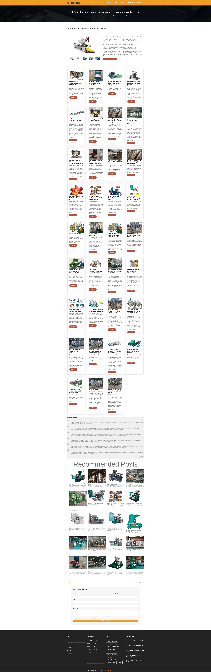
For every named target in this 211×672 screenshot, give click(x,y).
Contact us (140, 2)
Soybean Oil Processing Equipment (93, 661)
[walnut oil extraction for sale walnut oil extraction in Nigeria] (116, 562)
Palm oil (109, 662)
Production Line (110, 665)
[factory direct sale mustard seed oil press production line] (135, 542)
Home (104, 2)
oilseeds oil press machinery (113, 659)
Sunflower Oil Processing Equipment (94, 664)
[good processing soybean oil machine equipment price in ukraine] (97, 562)
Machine (114, 649)
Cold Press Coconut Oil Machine (94, 579)
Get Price (73, 97)
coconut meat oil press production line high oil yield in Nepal (135, 646)
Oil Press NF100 (131, 579)
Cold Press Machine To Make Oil (107, 579)
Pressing (119, 662)
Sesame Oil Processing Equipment (93, 658)
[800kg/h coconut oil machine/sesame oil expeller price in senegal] (97, 496)
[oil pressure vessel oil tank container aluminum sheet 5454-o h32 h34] (97, 542)
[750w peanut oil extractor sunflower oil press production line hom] (78, 542)
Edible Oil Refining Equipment (92, 646)
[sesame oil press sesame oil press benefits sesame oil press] (135, 521)
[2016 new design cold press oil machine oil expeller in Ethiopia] (97, 518)
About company (131, 2)
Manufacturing (118, 651)
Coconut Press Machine (83, 579)
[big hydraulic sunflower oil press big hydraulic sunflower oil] (116, 496)
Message (75, 608)
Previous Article (70, 582)
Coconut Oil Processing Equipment (97, 15)
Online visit (123, 2)
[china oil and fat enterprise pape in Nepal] (78, 498)
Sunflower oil (118, 665)
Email (74, 599)
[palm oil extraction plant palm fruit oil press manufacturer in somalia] (78, 562)
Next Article (141, 582)
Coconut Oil (76, 579)
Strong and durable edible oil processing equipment (112, 670)
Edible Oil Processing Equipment (93, 643)
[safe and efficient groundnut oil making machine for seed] (135, 562)
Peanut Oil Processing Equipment (93, 655)
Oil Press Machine (123, 579)
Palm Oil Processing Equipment (93, 652)
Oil (108, 654)
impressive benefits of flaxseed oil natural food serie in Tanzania (135, 641)
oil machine (109, 657)
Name (74, 595)
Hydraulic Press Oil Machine (92, 649)
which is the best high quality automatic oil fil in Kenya (134, 661)
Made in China (110, 651)
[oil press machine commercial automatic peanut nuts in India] (78, 518)
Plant (114, 662)
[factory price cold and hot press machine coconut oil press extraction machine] (116, 542)
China (72, 579)
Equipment (115, 2)
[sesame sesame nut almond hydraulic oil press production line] (135, 476)
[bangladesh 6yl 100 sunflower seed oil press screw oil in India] (135, 496)
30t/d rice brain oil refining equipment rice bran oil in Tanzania (135, 651)
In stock (109, 649)
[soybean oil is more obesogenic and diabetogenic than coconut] (116, 476)
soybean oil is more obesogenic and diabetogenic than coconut (133, 656)
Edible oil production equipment (113, 646)
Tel (74, 604)
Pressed (136, 579)
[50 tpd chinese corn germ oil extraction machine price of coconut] (116, 518)
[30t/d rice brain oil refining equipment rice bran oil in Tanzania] (97, 476)
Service (109, 2)
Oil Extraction (117, 579)
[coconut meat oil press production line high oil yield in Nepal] (78, 476)
